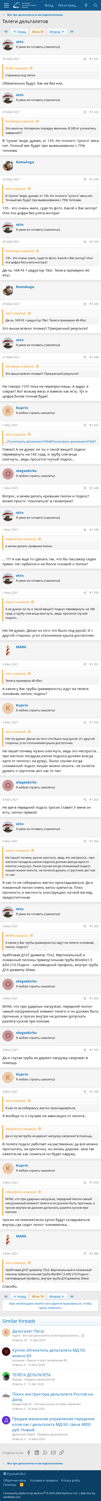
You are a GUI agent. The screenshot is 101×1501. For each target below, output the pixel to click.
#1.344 (94, 242)
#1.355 (94, 926)
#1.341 (94, 59)
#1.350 (94, 593)
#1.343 (94, 179)
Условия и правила (44, 1480)
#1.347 (94, 425)
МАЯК (21, 646)
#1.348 (94, 488)
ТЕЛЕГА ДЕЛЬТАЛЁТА (31, 1374)
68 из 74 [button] (37, 32)
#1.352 (94, 722)
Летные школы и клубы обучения (57, 1404)
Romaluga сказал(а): (19, 121)
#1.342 (94, 112)
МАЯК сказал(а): (16, 935)
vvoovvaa (18, 1360)
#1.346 (94, 357)
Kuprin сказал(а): (17, 602)
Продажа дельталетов (39, 1379)
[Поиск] (95, 5)
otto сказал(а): (15, 189)
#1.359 (94, 1183)
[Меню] (6, 5)
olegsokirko (26, 470)
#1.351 (94, 664)
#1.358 (94, 1092)
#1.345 (94, 304)
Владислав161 (22, 1404)
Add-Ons (86, 1493)
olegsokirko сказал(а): (20, 539)
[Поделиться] (85, 59)
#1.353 (94, 800)
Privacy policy (70, 1480)
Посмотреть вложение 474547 (74, 441)
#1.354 (94, 841)
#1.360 (94, 1253)
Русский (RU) (16, 1474)
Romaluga (25, 162)
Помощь (9, 1484)
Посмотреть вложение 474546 (30, 441)
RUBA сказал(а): (16, 68)
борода (17, 1379)
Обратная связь (14, 1480)
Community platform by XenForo (40, 1493)
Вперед (55, 32)
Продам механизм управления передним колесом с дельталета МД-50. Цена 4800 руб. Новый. (53, 1424)
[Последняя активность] (86, 5)
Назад (21, 32)
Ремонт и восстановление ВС (47, 1360)
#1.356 (94, 998)
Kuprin (22, 407)
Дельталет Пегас (28, 1331)
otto (19, 41)
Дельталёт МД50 (23, 1434)
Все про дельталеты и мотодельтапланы (51, 1335)
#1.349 (94, 530)
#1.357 (94, 1050)
